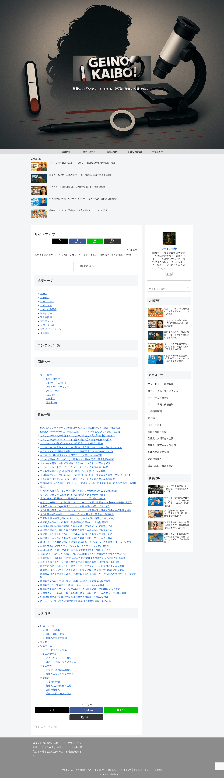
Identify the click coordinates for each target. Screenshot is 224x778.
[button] (112, 241)
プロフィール (47, 321)
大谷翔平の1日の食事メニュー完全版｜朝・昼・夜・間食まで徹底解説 (77, 514)
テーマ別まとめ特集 (56, 650)
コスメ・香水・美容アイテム (61, 662)
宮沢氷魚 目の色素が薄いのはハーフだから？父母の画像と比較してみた (78, 518)
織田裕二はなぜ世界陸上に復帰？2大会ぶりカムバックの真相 (72, 585)
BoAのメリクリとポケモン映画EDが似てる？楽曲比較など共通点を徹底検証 (80, 427)
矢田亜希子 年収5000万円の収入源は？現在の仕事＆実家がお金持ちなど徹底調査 (82, 558)
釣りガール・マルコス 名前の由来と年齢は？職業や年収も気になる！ (76, 601)
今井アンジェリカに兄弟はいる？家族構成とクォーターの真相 (73, 494)
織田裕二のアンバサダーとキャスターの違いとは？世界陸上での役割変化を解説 (82, 570)
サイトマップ (125, 770)
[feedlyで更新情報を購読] (167, 274)
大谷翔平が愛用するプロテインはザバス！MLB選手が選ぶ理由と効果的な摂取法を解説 (85, 510)
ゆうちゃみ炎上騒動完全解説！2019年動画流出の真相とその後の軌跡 (76, 451)
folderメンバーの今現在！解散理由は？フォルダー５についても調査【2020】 (80, 431)
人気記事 (50, 394)
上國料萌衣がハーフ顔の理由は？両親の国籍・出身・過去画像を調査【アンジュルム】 (85, 475)
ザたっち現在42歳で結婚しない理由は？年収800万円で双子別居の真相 (77, 459)
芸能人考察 (46, 305)
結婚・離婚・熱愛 (55, 634)
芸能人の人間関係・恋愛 (58, 685)
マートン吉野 (169, 248)
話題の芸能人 (53, 689)
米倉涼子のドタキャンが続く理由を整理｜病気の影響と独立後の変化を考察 (80, 562)
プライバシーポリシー (52, 329)
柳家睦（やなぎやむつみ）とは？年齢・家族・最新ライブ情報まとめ (76, 534)
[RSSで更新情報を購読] (171, 274)
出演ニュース (47, 301)
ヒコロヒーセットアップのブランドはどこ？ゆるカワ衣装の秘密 (74, 467)
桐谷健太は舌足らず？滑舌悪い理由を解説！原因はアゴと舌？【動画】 (77, 538)
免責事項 (45, 333)
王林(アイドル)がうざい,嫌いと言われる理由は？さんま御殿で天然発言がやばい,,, (83, 554)
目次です (83, 266)
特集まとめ (46, 313)
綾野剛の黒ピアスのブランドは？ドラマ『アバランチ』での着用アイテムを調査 (82, 566)
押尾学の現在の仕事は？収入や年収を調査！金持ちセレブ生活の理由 (76, 530)
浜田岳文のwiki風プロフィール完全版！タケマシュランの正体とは (74, 546)
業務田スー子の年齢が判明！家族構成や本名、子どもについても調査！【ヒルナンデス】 (87, 542)
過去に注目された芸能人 (58, 693)
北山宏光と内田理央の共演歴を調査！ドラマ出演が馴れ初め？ (73, 498)
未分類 (43, 642)
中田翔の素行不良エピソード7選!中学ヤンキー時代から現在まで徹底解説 (78, 490)
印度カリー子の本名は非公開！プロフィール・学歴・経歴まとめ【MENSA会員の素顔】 (86, 502)
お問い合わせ (47, 325)
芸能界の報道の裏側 (56, 638)
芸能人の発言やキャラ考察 (60, 673)
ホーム (43, 293)
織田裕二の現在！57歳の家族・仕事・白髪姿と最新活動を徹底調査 (75, 581)
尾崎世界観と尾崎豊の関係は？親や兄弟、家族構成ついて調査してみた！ (78, 526)
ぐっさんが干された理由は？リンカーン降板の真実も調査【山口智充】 (77, 435)
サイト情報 (46, 375)
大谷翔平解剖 (53, 681)
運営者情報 (46, 317)
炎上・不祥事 (53, 630)
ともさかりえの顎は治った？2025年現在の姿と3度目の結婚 (71, 443)
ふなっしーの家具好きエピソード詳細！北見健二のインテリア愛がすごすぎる (81, 447)
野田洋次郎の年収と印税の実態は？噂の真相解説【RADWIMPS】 (74, 597)
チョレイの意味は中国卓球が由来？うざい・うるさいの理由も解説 (75, 463)
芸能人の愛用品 (48, 309)
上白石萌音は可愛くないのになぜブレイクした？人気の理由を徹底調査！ (78, 479)
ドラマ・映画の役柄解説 (58, 670)
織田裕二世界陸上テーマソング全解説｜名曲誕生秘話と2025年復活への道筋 (80, 589)
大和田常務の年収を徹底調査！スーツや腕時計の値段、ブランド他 (75, 506)
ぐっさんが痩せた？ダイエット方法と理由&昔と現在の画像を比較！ (76, 439)
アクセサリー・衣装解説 (58, 658)
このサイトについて (56, 382)
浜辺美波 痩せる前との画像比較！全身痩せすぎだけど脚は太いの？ (75, 550)
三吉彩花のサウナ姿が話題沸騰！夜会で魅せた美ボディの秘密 (73, 471)
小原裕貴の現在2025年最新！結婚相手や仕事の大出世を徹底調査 (74, 522)
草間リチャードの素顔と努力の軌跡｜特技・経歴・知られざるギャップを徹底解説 (83, 593)
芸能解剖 (45, 297)
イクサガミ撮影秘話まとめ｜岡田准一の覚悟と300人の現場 (71, 455)
